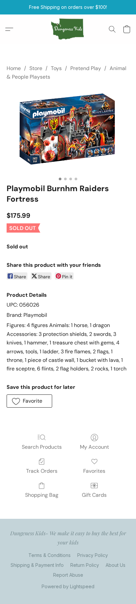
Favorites (94, 470)
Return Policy (84, 565)
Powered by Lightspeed (68, 586)
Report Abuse (68, 575)
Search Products (42, 446)
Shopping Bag (41, 494)
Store (35, 68)
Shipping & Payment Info (37, 565)
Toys (56, 68)
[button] (68, 29)
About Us (115, 565)
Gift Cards (94, 494)
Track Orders (41, 470)
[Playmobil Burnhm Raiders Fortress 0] (68, 130)
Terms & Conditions (49, 555)
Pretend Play (85, 68)
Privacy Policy (92, 555)
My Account (94, 446)
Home (14, 68)
